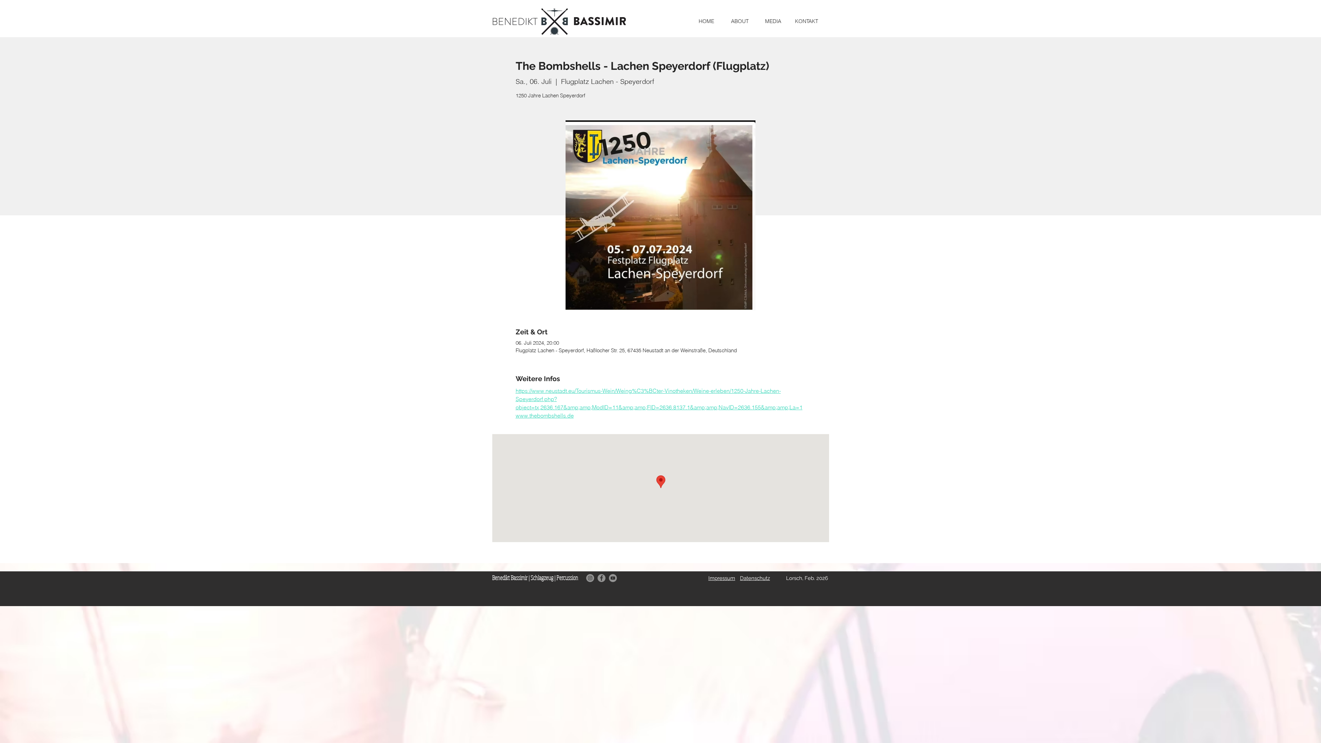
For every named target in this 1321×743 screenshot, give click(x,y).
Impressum (721, 578)
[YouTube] (613, 578)
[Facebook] (601, 578)
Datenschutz (755, 578)
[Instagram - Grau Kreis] (590, 578)
